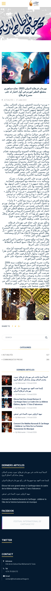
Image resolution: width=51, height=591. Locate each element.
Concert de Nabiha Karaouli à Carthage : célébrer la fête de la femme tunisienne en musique (31, 426)
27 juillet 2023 (21, 100)
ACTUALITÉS (8, 100)
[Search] (46, 337)
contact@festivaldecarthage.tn (17, 579)
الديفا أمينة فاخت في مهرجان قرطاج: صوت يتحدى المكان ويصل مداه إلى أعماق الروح (31, 378)
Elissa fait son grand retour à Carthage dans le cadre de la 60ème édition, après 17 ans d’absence (31, 402)
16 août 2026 (32, 394)
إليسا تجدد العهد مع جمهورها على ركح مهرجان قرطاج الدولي (28, 389)
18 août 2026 (32, 383)
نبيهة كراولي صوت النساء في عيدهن (28, 414)
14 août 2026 (32, 417)
